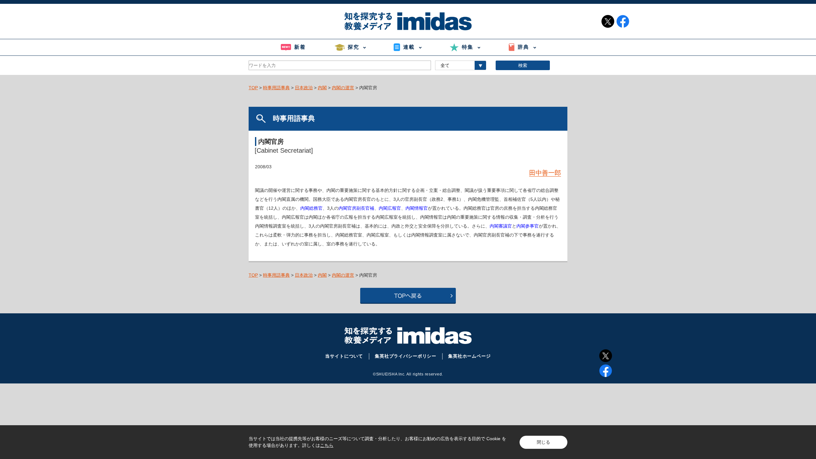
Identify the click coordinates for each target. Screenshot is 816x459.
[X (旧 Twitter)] (605, 355)
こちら (326, 445)
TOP (253, 87)
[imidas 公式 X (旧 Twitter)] (607, 21)
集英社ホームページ (469, 356)
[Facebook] (605, 370)
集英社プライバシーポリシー (405, 356)
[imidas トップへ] (408, 21)
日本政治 (304, 87)
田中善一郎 (545, 172)
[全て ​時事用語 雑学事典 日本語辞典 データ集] (460, 65)
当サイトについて (344, 356)
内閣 (322, 87)
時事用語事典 (276, 87)
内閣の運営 (343, 87)
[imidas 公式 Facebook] (622, 21)
